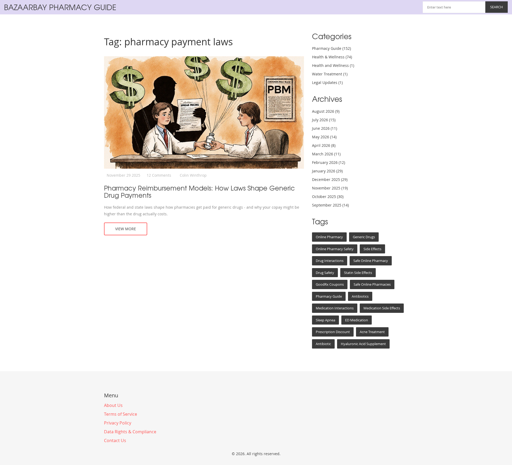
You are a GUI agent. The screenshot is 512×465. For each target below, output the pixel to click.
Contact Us (115, 440)
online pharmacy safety (335, 248)
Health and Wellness (333, 65)
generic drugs (364, 236)
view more (125, 228)
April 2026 (323, 145)
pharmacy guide (329, 296)
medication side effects (381, 308)
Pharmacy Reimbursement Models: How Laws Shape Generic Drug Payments (199, 191)
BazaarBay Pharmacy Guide (60, 7)
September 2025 (330, 205)
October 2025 (327, 196)
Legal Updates (327, 82)
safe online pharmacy (370, 260)
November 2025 (330, 188)
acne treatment (372, 331)
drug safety (325, 272)
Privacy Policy (117, 423)
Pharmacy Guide (331, 48)
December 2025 (329, 179)
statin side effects (358, 272)
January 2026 (327, 170)
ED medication (356, 320)
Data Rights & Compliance (130, 432)
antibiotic (323, 343)
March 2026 (326, 153)
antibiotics (360, 296)
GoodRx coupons (330, 284)
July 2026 (323, 119)
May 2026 (324, 136)
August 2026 (325, 111)
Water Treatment (329, 73)
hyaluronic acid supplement (363, 343)
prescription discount (333, 331)
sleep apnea (325, 320)
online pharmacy (329, 236)
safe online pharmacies (372, 284)
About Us (113, 405)
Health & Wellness (332, 56)
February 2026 (328, 162)
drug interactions (329, 260)
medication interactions (335, 308)
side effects (372, 248)
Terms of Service (120, 414)
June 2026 (324, 128)
